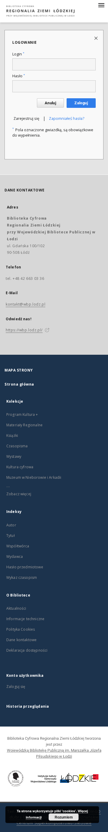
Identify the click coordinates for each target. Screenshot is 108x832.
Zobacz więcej (18, 493)
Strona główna (19, 384)
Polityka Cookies (20, 629)
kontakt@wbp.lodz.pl (25, 304)
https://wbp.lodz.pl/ (24, 330)
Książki (12, 435)
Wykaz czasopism (21, 577)
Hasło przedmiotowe (24, 567)
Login (18, 54)
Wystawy (13, 456)
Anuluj (50, 103)
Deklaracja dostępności (26, 650)
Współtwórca (17, 546)
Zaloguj (81, 103)
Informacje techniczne (25, 618)
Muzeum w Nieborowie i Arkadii (33, 477)
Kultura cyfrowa (19, 466)
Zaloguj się (16, 686)
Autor (11, 525)
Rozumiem (64, 817)
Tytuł (10, 535)
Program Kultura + (22, 414)
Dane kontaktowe (21, 639)
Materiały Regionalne (24, 425)
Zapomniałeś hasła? (66, 118)
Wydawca (14, 556)
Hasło (18, 75)
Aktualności (16, 608)
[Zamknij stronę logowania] (96, 38)
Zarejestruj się (26, 118)
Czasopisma (17, 446)
